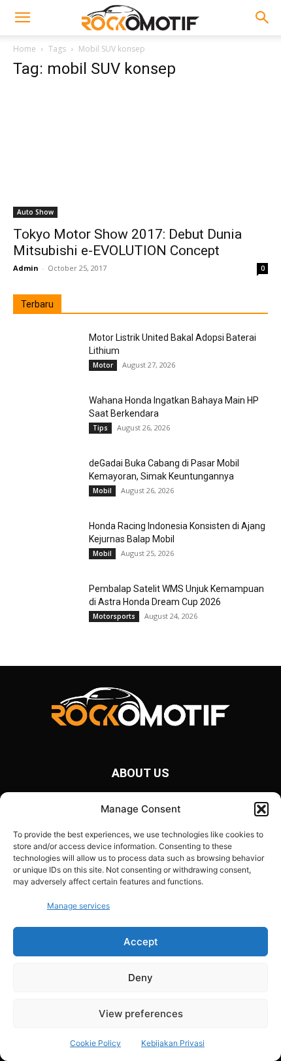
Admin (26, 268)
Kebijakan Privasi (173, 1043)
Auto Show (35, 212)
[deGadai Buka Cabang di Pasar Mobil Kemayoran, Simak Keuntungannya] (45, 479)
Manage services (78, 906)
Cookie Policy (95, 1043)
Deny (140, 977)
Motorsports (114, 616)
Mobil (102, 490)
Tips (100, 427)
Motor (103, 365)
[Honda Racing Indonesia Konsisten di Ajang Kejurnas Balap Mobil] (45, 542)
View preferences (141, 1013)
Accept (141, 941)
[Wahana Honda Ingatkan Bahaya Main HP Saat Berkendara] (45, 417)
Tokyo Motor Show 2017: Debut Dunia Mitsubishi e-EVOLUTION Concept (127, 242)
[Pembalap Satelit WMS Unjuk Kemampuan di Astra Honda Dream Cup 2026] (45, 605)
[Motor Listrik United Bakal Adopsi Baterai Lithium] (45, 354)
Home (24, 48)
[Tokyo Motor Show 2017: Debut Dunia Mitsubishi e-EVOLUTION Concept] (140, 155)
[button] (261, 809)
